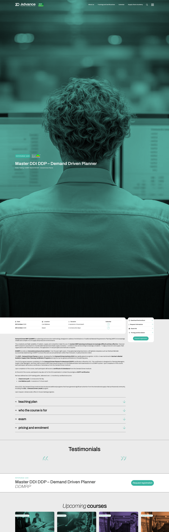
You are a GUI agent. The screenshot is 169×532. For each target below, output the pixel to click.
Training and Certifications (106, 4)
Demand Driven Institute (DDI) (64, 356)
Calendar (121, 4)
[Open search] (147, 4)
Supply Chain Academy (135, 4)
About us (91, 4)
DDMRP (27, 168)
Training (21, 168)
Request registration (140, 338)
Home (16, 168)
